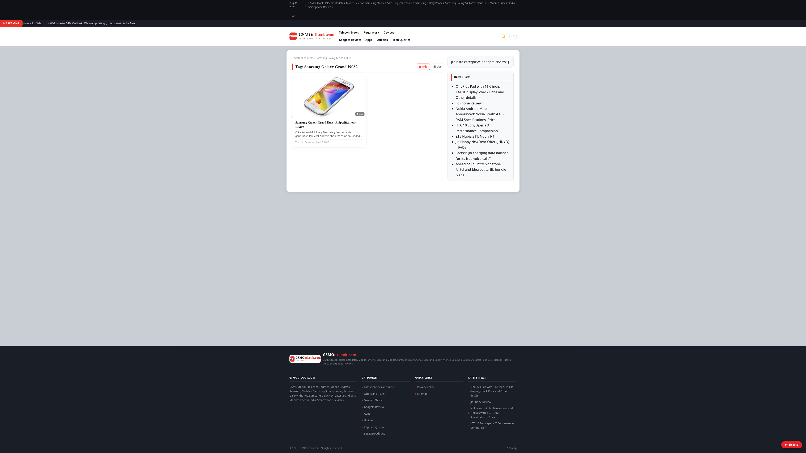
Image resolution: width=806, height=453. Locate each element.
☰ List (437, 66)
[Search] (513, 36)
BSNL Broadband (374, 433)
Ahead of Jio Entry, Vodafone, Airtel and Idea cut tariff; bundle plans (481, 169)
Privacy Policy (425, 387)
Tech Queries (402, 40)
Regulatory (371, 32)
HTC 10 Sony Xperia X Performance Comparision (492, 425)
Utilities (382, 40)
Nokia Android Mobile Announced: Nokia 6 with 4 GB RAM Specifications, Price (480, 114)
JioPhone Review (469, 103)
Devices (388, 32)
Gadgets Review (350, 40)
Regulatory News (374, 427)
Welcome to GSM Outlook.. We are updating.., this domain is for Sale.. (81, 23)
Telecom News (349, 32)
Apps (368, 40)
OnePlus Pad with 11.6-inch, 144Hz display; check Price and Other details (480, 92)
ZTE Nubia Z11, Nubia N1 (475, 136)
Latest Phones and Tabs (379, 387)
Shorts (791, 444)
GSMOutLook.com (302, 58)
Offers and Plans (374, 394)
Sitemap (422, 394)
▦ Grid (423, 66)
